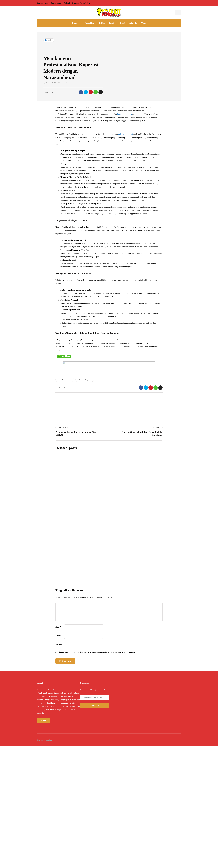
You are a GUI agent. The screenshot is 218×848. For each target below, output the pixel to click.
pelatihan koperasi (125, 134)
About (43, 720)
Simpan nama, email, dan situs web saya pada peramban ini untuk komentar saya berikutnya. (96, 652)
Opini (143, 23)
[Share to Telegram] (100, 92)
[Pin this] (91, 92)
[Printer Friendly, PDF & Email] (64, 356)
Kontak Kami (56, 3)
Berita (74, 23)
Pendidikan (89, 23)
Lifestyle (133, 23)
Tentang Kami (42, 3)
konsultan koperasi (124, 114)
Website (58, 644)
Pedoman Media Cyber (81, 3)
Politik (102, 23)
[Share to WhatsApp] (95, 92)
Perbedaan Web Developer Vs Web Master (112, 505)
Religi (111, 23)
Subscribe (129, 573)
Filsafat (122, 23)
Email (58, 636)
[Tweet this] (86, 92)
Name (58, 627)
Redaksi (67, 3)
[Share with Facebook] (81, 92)
